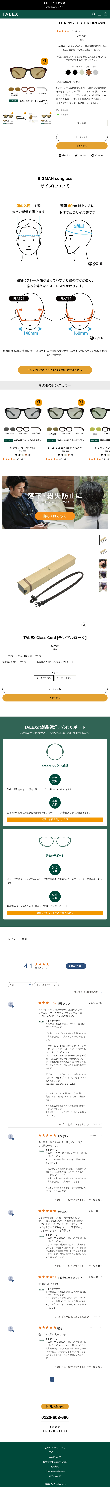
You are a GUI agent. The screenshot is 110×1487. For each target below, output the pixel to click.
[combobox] (20, 984)
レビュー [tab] (13, 939)
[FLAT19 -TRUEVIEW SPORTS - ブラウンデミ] (69, 455)
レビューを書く (76, 966)
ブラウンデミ (89, 72)
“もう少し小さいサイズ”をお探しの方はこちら (55, 370)
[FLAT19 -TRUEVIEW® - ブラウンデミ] (26, 455)
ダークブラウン (43, 678)
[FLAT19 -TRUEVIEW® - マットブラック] (16, 455)
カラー (55, 673)
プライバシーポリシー (55, 1471)
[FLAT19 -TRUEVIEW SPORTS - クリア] (65, 455)
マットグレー (96, 72)
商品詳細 (81, 123)
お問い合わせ (55, 1476)
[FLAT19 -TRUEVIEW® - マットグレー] (29, 455)
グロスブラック (75, 72)
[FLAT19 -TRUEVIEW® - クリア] (23, 455)
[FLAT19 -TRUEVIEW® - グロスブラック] (19, 455)
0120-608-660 (55, 1417)
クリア (82, 72)
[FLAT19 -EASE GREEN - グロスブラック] (105, 455)
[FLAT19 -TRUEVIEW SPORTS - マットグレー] (72, 455)
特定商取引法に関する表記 (55, 1462)
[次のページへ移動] (63, 1379)
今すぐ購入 (82, 146)
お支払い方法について (55, 1448)
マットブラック (68, 72)
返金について (55, 1457)
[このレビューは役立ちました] (94, 1124)
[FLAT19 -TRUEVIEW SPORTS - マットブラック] (59, 455)
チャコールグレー (65, 678)
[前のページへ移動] (47, 1379)
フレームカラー (81, 67)
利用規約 (55, 1466)
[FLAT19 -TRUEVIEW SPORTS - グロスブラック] (62, 455)
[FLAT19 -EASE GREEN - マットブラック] (102, 455)
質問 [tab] (24, 939)
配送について (55, 1452)
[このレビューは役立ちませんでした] (99, 1124)
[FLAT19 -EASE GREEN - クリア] (108, 455)
